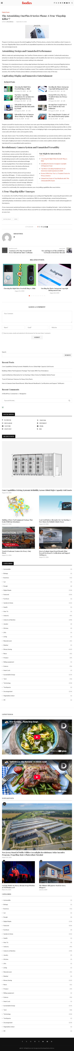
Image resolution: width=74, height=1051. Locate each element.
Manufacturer (37, 641)
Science (37, 666)
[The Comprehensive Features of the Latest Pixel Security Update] (42, 116)
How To (37, 611)
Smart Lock (37, 670)
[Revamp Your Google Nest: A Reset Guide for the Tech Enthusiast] (42, 108)
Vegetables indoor (37, 695)
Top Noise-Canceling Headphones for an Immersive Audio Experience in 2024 (24, 97)
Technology (37, 683)
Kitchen (37, 628)
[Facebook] (54, 3)
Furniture (37, 599)
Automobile (37, 569)
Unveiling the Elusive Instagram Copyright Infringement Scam (59, 88)
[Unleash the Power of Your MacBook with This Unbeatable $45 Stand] (8, 108)
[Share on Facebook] (41, 227)
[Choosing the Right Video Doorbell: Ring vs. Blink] (8, 89)
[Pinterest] (60, 3)
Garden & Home (37, 603)
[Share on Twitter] (43, 227)
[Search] (72, 3)
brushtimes (10, 21)
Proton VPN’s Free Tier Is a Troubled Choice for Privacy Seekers (58, 97)
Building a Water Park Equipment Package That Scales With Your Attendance (25, 371)
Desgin (37, 586)
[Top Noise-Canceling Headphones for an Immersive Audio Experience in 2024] (8, 98)
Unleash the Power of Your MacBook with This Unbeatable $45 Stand (25, 106)
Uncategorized (37, 691)
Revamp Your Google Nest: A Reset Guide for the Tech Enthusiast (58, 106)
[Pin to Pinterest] (45, 227)
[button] (5, 281)
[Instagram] (58, 3)
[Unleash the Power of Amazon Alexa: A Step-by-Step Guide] (8, 116)
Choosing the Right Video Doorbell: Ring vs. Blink (23, 88)
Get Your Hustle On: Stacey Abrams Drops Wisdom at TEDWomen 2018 (18, 886)
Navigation (23, 393)
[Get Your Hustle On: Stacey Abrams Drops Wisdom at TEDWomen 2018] (18, 872)
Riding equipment (37, 662)
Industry (37, 615)
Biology (37, 573)
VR (37, 700)
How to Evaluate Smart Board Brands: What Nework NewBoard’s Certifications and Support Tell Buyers (33, 383)
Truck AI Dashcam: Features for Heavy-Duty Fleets (17, 379)
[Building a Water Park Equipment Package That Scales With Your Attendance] (18, 506)
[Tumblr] (62, 3)
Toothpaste (37, 687)
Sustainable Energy (37, 674)
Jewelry (37, 624)
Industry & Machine (37, 620)
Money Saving (37, 649)
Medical (37, 645)
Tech (37, 679)
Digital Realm (7, 219)
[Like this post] (39, 227)
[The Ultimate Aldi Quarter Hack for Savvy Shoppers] (55, 872)
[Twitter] (56, 3)
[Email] (67, 3)
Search (4, 352)
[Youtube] (64, 3)
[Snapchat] (69, 3)
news (15, 219)
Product (37, 657)
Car (37, 582)
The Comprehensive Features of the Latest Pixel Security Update (59, 115)
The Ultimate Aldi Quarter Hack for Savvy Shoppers (52, 886)
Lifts (37, 632)
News (37, 653)
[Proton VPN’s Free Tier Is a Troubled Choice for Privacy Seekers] (42, 98)
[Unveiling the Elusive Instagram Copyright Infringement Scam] (42, 89)
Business (37, 577)
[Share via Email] (47, 227)
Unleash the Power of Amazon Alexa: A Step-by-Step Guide (24, 115)
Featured (37, 594)
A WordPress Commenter (10, 393)
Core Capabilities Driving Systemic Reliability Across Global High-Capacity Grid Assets (28, 366)
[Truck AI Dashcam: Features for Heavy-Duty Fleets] (18, 538)
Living (37, 636)
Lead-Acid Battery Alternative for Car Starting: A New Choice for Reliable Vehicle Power (28, 375)
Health (37, 607)
